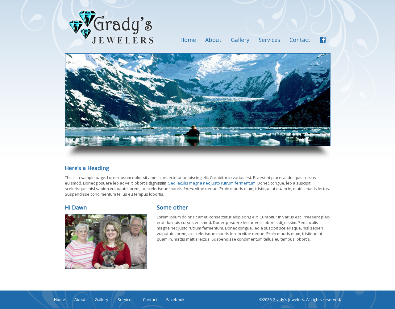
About (213, 39)
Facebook (175, 299)
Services (269, 39)
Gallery (240, 39)
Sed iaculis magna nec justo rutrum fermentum (211, 183)
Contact (299, 39)
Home (188, 39)
